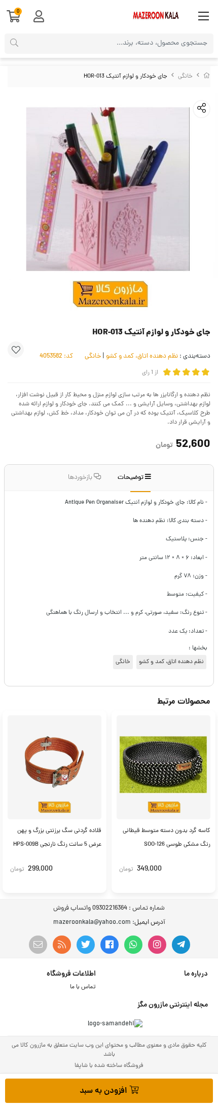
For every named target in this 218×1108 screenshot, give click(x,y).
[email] (38, 945)
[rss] (62, 945)
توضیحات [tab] (131, 477)
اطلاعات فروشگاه (71, 974)
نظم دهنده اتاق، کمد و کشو (142, 356)
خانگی (185, 76)
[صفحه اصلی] (206, 76)
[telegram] (181, 945)
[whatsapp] (133, 945)
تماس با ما (83, 987)
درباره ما (196, 974)
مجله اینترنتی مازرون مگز (172, 1005)
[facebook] (109, 945)
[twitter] (86, 945)
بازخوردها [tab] (81, 477)
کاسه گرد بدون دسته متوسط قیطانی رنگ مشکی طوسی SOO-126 (166, 837)
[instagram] (157, 945)
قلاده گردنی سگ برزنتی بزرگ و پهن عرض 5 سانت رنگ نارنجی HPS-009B (57, 837)
